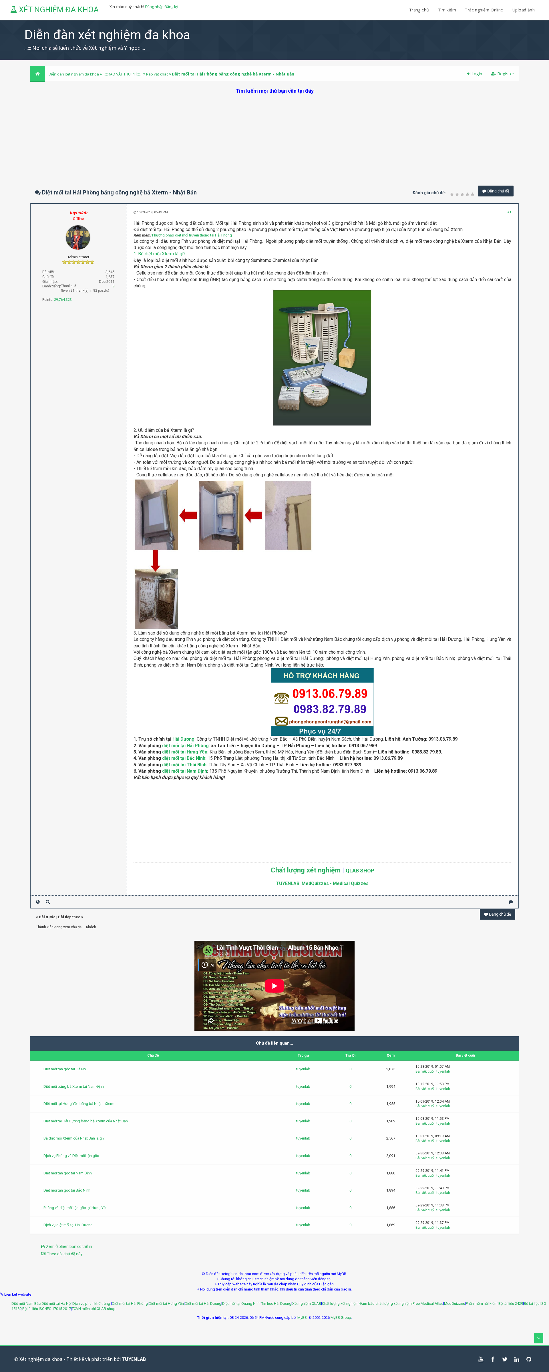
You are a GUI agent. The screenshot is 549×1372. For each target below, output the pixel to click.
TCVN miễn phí (84, 1309)
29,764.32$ (63, 300)
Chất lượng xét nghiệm (306, 870)
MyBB (302, 1317)
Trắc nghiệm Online (484, 10)
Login (476, 73)
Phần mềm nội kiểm (482, 1303)
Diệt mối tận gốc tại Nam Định (67, 1173)
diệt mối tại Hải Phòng (185, 745)
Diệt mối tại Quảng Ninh (241, 1303)
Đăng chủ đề (497, 191)
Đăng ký (171, 6)
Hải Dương (183, 739)
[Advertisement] (274, 134)
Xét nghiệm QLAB (306, 1303)
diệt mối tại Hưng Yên (184, 752)
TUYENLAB (287, 883)
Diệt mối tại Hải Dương (203, 1303)
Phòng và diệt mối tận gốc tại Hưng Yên (75, 1208)
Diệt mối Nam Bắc (26, 1303)
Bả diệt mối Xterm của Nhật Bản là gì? (74, 1138)
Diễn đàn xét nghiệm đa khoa (74, 74)
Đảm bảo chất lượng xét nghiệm (385, 1303)
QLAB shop (106, 1309)
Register (505, 73)
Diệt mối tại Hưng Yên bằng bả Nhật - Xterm (78, 1103)
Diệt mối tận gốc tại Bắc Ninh (66, 1190)
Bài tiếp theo (69, 917)
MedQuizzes (454, 1303)
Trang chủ (419, 10)
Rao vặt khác (157, 74)
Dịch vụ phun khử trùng (91, 1303)
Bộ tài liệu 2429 (510, 1303)
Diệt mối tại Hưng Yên (166, 1303)
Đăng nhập (154, 6)
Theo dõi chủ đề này (65, 1254)
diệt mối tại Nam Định (184, 771)
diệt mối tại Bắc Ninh (183, 758)
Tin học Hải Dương (276, 1303)
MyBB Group (341, 1317)
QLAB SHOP (360, 871)
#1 (509, 212)
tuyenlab (303, 1069)
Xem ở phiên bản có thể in (69, 1246)
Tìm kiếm (447, 10)
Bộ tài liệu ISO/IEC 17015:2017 (46, 1309)
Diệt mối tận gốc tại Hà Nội (65, 1069)
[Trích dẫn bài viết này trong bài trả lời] (511, 902)
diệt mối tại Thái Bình (184, 764)
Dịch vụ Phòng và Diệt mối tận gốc (71, 1156)
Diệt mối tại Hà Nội (56, 1303)
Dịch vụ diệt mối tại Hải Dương (68, 1225)
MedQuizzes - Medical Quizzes (335, 883)
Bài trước (47, 917)
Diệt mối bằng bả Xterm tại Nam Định (73, 1086)
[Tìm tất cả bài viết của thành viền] (48, 902)
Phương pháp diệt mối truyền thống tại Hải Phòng (192, 235)
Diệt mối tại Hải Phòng (130, 1303)
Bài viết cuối (425, 1071)
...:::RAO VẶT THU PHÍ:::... (122, 74)
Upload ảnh (523, 10)
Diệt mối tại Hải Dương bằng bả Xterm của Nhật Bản (85, 1121)
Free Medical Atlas (428, 1303)
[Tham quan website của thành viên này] (38, 902)
